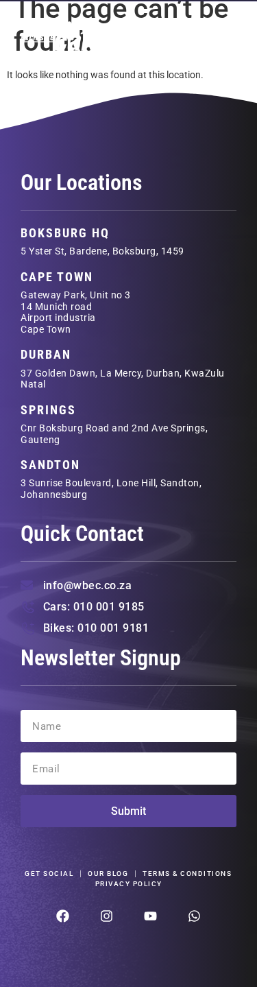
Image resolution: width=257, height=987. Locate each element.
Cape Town (57, 277)
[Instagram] (106, 916)
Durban (46, 354)
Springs (48, 410)
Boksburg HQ (65, 233)
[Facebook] (62, 916)
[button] (219, 35)
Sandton (50, 464)
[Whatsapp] (194, 916)
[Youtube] (150, 916)
